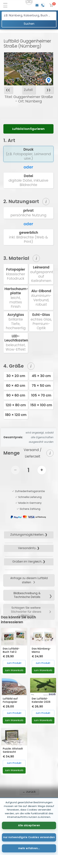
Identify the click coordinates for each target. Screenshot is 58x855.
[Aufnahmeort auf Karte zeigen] (49, 80)
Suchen (29, 24)
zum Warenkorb (14, 670)
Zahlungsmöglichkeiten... (27, 535)
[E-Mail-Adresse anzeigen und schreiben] (36, 5)
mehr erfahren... (29, 848)
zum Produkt (14, 663)
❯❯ (48, 90)
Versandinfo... (27, 548)
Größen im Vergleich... (27, 561)
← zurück (29, 792)
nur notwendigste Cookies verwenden (29, 837)
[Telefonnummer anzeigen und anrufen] (42, 5)
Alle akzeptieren (29, 825)
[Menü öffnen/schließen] (6, 5)
